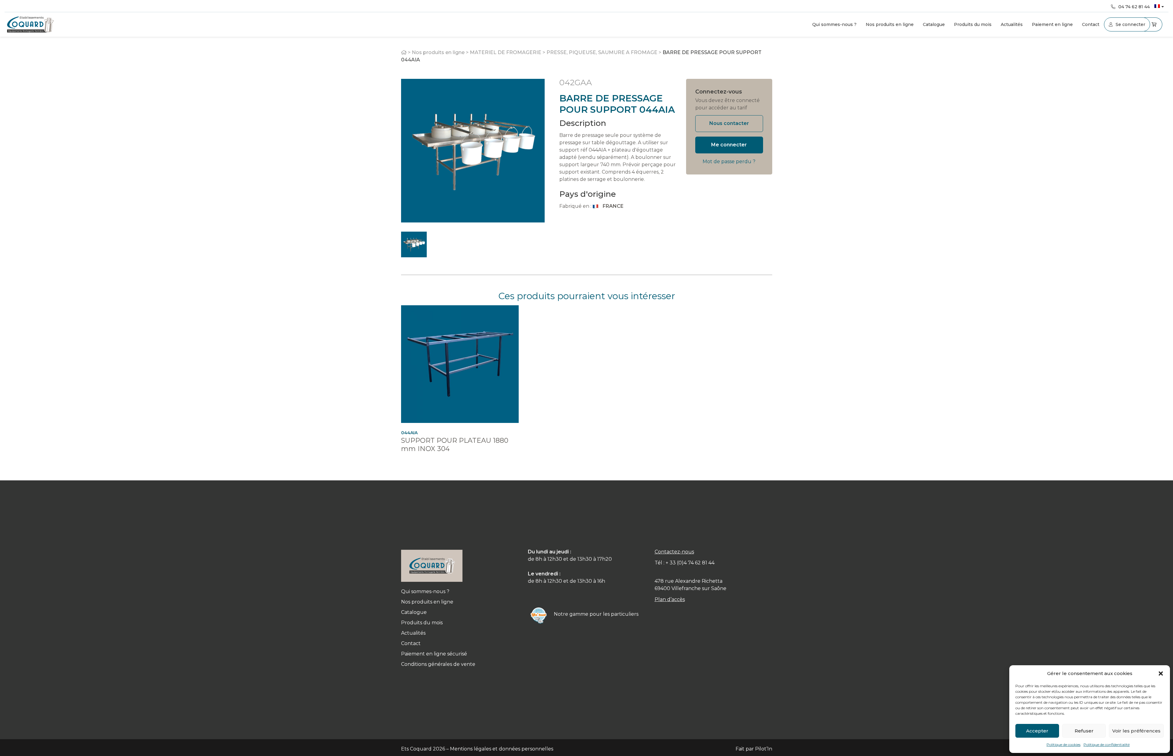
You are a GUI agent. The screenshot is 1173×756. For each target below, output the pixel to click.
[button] (1161, 673)
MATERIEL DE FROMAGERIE (505, 52)
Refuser (1084, 731)
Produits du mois (973, 24)
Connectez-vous (718, 91)
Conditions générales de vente (438, 664)
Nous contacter (729, 123)
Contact (1090, 24)
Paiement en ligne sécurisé (434, 654)
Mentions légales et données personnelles (501, 749)
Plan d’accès (670, 599)
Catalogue (934, 24)
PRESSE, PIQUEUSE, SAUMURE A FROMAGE (601, 52)
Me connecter (729, 145)
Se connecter (1130, 24)
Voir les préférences (1136, 731)
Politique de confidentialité (1106, 744)
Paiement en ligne (1052, 24)
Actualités (1012, 24)
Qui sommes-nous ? (834, 24)
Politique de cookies (1063, 744)
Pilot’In (763, 749)
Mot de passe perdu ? (729, 161)
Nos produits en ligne (890, 24)
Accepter (1037, 731)
